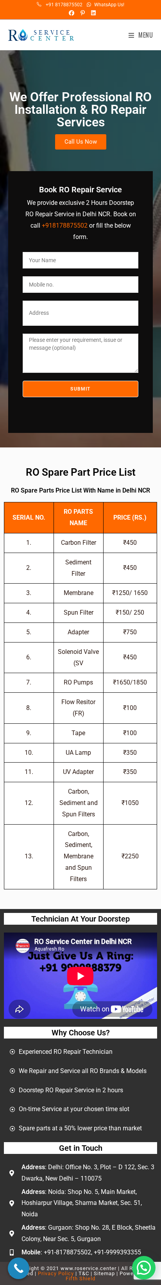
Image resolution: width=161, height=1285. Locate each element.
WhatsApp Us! (109, 4)
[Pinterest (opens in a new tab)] (82, 12)
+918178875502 (65, 225)
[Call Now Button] (18, 1268)
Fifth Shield (80, 1278)
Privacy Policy (56, 1273)
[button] (144, 1268)
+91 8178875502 (64, 4)
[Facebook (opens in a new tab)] (71, 12)
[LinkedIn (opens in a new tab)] (91, 12)
